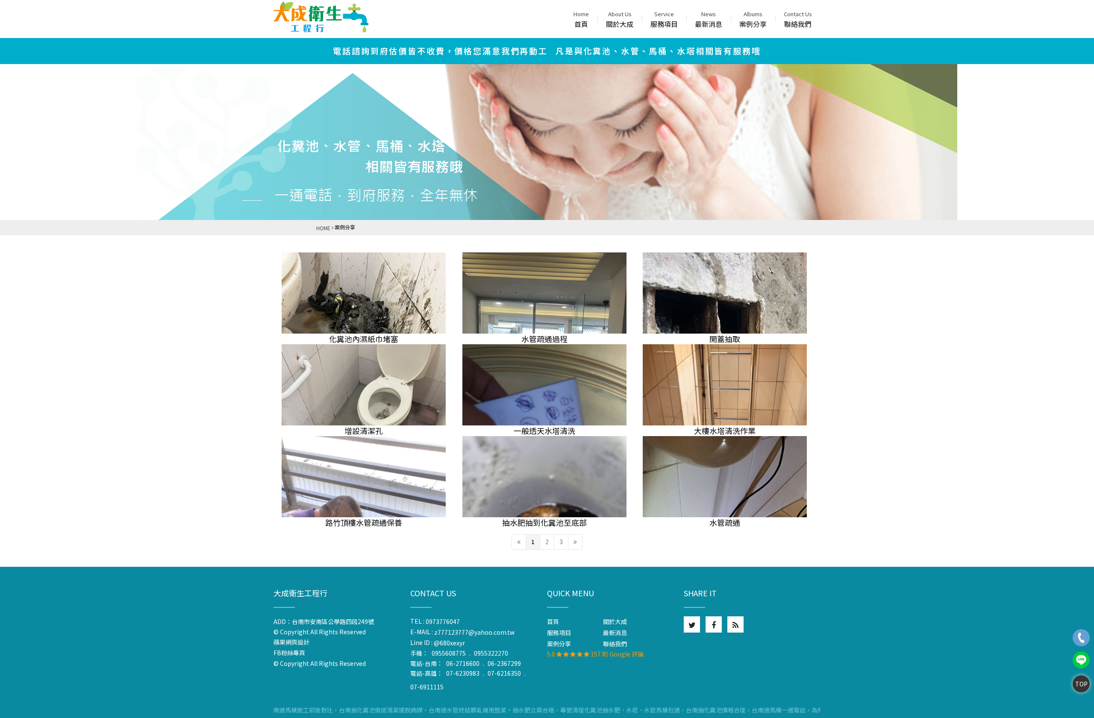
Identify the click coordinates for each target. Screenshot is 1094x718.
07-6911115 (427, 687)
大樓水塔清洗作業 (725, 430)
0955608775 (449, 653)
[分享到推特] (692, 624)
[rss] (735, 624)
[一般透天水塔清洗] (544, 384)
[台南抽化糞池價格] (321, 17)
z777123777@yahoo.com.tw (474, 632)
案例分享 (753, 19)
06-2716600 (462, 663)
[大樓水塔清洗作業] (725, 384)
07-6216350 (504, 673)
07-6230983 (462, 673)
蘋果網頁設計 (293, 642)
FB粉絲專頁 (289, 653)
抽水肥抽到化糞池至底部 (544, 522)
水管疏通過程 (544, 338)
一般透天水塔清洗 (544, 430)
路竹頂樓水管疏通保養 (363, 522)
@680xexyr (449, 643)
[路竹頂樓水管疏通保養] (364, 476)
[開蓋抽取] (725, 293)
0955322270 (491, 653)
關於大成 (619, 19)
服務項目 (664, 19)
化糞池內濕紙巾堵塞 (363, 338)
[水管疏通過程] (544, 293)
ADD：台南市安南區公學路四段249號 (324, 621)
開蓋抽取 (724, 338)
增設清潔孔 (363, 430)
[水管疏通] (725, 476)
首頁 (581, 19)
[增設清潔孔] (364, 384)
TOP (1081, 684)
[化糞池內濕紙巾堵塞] (364, 293)
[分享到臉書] (714, 624)
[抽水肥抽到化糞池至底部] (544, 476)
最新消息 (708, 19)
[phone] (1081, 637)
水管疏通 (724, 522)
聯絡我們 (798, 19)
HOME (323, 228)
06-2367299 (504, 663)
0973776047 (443, 621)
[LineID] (1081, 659)
